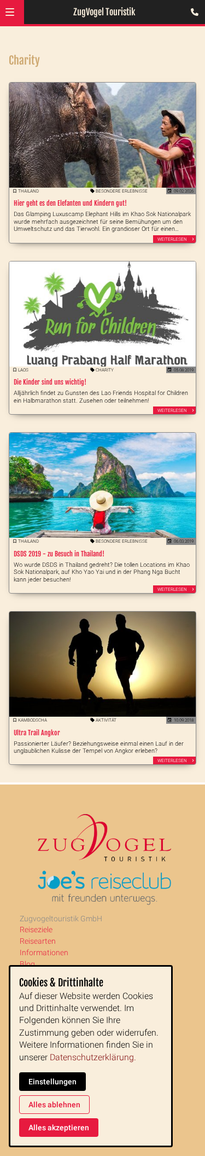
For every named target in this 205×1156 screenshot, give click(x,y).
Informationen (44, 952)
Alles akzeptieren (58, 1127)
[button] (10, 12)
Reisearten (38, 941)
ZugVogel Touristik (104, 12)
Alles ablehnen (54, 1104)
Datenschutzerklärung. (93, 1057)
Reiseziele (36, 929)
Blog (27, 964)
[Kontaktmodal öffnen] (192, 13)
